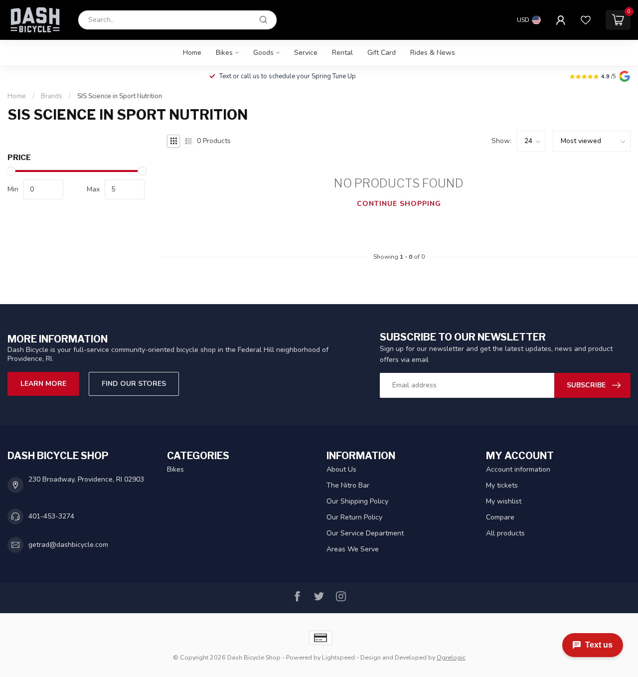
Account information (518, 469)
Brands (51, 96)
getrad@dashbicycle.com (68, 544)
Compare (500, 517)
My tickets (502, 485)
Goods (263, 52)
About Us (341, 469)
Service (306, 52)
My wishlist (503, 501)
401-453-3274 (51, 516)
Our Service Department (365, 533)
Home (192, 52)
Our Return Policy (354, 517)
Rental (342, 52)
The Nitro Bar (347, 485)
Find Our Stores (134, 383)
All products (505, 533)
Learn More (43, 383)
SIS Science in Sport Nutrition (119, 96)
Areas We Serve (352, 549)
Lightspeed (338, 657)
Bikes (224, 52)
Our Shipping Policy (357, 501)
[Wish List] (586, 20)
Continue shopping (399, 203)
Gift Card (381, 52)
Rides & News (432, 52)
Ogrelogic (451, 657)
